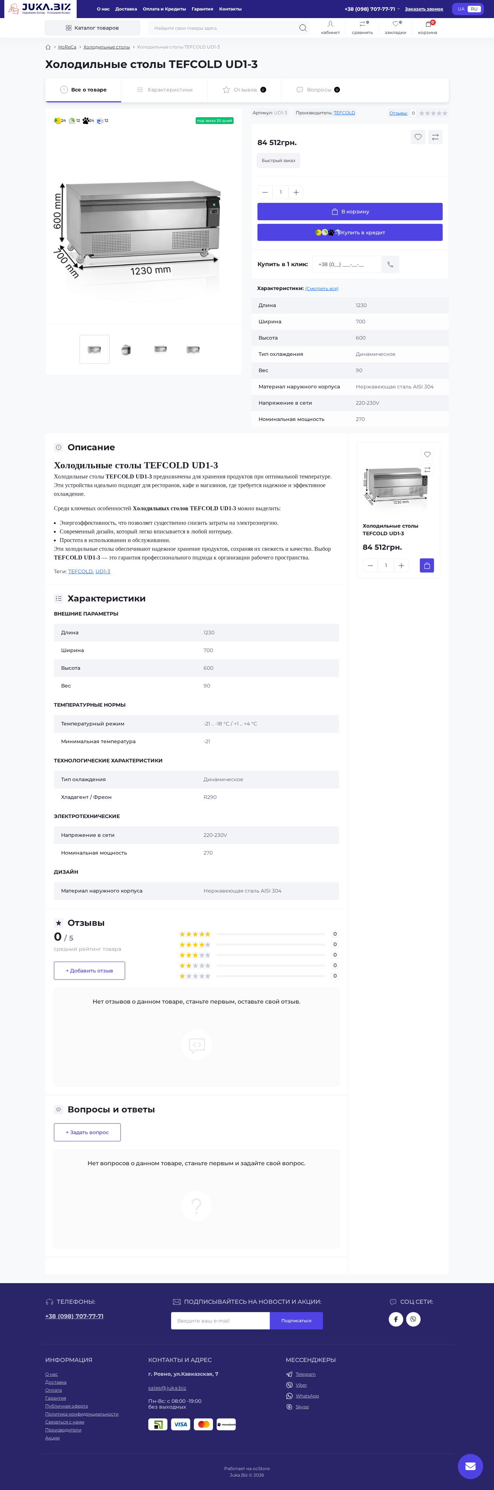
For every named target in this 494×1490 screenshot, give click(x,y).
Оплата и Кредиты (164, 9)
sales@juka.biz (167, 1388)
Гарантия (202, 9)
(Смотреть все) (321, 288)
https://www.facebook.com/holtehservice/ (396, 1319)
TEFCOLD (344, 112)
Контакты (230, 9)
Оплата (53, 1390)
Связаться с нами (64, 1422)
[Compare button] (435, 137)
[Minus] (265, 192)
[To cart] (427, 565)
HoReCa (67, 47)
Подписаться (296, 1320)
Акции (52, 1437)
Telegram (306, 1374)
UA (461, 9)
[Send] (390, 264)
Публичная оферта (66, 1406)
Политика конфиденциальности (82, 1414)
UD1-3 (102, 571)
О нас (103, 9)
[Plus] (296, 192)
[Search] (303, 28)
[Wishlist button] (418, 137)
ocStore (261, 1468)
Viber (301, 1385)
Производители (63, 1429)
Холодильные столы (107, 47)
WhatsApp (307, 1396)
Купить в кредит (363, 232)
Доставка (126, 9)
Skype (302, 1406)
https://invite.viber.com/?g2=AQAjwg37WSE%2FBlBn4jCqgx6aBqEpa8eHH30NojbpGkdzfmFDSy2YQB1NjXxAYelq (413, 1319)
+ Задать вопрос (87, 1132)
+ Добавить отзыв (89, 970)
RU (474, 9)
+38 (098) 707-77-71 (74, 1316)
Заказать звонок (424, 9)
